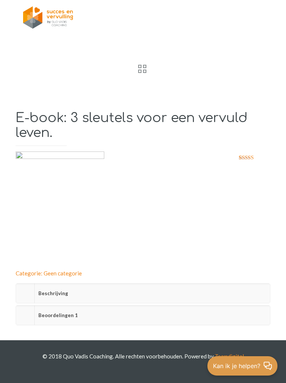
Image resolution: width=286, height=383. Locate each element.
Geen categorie (63, 273)
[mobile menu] (258, 16)
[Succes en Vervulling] (48, 16)
